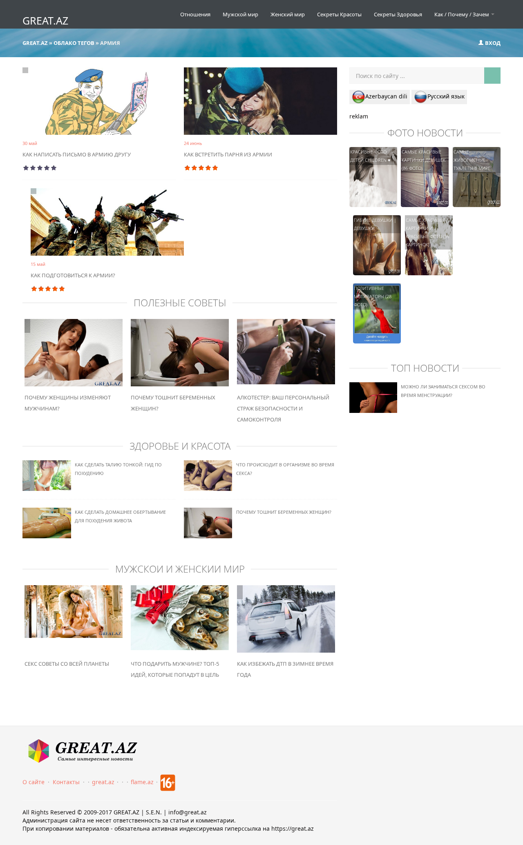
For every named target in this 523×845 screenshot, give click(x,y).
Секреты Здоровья (398, 14)
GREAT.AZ (45, 20)
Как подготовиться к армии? (73, 275)
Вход (492, 43)
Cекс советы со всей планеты (67, 663)
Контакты (66, 782)
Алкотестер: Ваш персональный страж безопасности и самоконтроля (283, 408)
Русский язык (446, 96)
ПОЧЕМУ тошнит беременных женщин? (283, 512)
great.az (103, 782)
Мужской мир (240, 14)
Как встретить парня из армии (228, 154)
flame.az (142, 782)
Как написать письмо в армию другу (76, 154)
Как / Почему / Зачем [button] (462, 14)
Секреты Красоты (339, 14)
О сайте (33, 782)
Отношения (195, 14)
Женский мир (287, 14)
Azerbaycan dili (386, 96)
